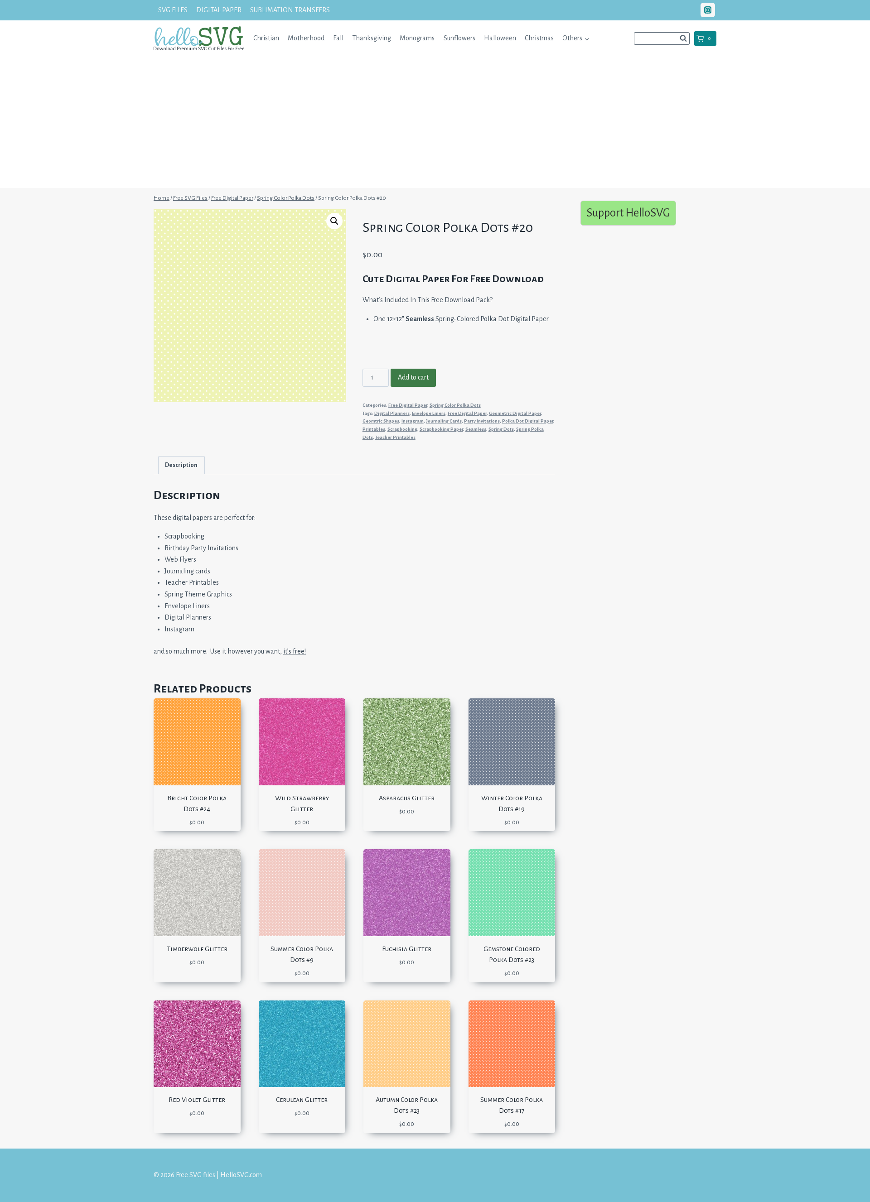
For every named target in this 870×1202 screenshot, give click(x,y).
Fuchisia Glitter (406, 948)
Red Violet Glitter (197, 1099)
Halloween (500, 38)
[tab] (181, 465)
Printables (373, 429)
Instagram (412, 420)
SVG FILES (173, 10)
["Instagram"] (708, 10)
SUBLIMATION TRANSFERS (290, 10)
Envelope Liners (428, 413)
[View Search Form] (662, 38)
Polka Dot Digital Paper (527, 420)
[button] (587, 38)
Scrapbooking (402, 429)
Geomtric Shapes (380, 420)
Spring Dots (501, 429)
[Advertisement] (435, 124)
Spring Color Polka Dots (455, 405)
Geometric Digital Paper (515, 413)
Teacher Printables (395, 437)
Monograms (417, 38)
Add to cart (413, 377)
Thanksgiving (371, 38)
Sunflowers (459, 38)
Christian (266, 38)
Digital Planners (392, 413)
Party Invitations (482, 420)
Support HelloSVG (628, 213)
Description (181, 465)
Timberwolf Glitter (197, 948)
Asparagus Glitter (407, 798)
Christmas (539, 38)
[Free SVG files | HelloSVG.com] (199, 38)
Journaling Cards (444, 420)
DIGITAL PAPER (219, 10)
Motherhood (306, 38)
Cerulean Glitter (302, 1099)
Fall (338, 38)
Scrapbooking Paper (441, 429)
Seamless (475, 429)
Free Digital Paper (407, 405)
